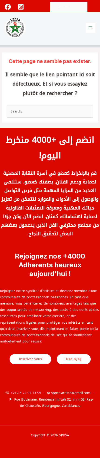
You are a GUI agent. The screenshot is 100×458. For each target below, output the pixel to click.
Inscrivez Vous (30, 359)
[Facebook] (8, 7)
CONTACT (63, 6)
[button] (93, 6)
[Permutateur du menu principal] (90, 28)
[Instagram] (21, 7)
